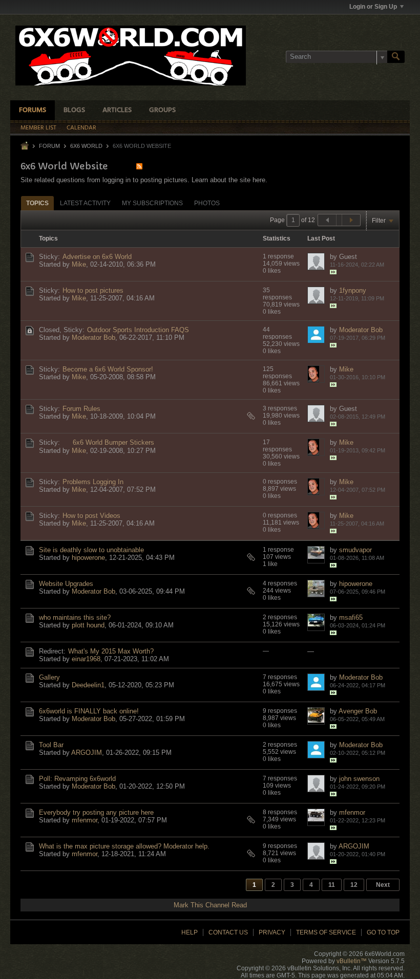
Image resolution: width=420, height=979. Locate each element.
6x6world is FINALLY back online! (89, 711)
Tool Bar (51, 745)
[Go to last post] (333, 272)
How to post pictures (92, 290)
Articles (117, 110)
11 (331, 884)
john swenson (359, 778)
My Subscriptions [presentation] (152, 203)
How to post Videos (91, 515)
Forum (49, 146)
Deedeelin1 (88, 685)
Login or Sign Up (373, 6)
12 (354, 884)
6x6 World (86, 146)
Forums (32, 110)
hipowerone (88, 557)
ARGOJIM (86, 752)
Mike (79, 264)
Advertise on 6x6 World (97, 256)
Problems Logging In (92, 482)
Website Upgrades (66, 584)
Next (383, 884)
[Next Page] (351, 220)
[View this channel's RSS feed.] (139, 166)
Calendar (81, 128)
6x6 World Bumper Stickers (113, 442)
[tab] (37, 202)
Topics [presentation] (37, 203)
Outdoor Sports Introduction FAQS (138, 330)
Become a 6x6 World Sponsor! (107, 369)
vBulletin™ (352, 961)
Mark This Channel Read (210, 905)
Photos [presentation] (207, 203)
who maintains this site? (75, 617)
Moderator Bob (93, 337)
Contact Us (228, 932)
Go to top (383, 932)
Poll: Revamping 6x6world (77, 778)
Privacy (272, 932)
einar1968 (86, 659)
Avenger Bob (358, 711)
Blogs (74, 110)
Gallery (49, 677)
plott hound (88, 625)
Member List (38, 128)
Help (189, 932)
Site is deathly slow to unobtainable (91, 550)
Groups (162, 110)
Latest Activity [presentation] (85, 203)
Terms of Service (326, 932)
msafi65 (351, 617)
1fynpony (352, 290)
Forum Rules (81, 408)
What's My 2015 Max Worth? (111, 651)
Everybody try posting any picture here (96, 812)
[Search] (396, 57)
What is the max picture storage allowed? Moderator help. (124, 846)
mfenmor (84, 820)
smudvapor (355, 550)
